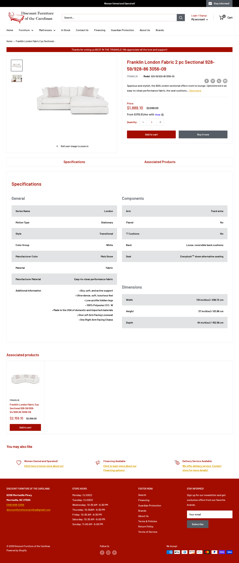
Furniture (24, 30)
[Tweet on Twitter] (219, 80)
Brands (160, 30)
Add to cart (151, 134)
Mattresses (45, 30)
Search (142, 494)
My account (198, 19)
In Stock (65, 30)
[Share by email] (225, 80)
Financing (99, 30)
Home (10, 30)
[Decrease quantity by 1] (143, 122)
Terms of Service (147, 531)
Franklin (132, 76)
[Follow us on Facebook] (102, 552)
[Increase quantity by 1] (160, 122)
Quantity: (132, 122)
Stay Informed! (222, 3)
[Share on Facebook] (206, 80)
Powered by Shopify (17, 550)
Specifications (74, 162)
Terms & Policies (147, 521)
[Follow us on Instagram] (108, 552)
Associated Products (159, 162)
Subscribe (198, 524)
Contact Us (82, 30)
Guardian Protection (122, 30)
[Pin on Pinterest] (213, 80)
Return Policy (145, 526)
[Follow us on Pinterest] (114, 552)
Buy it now (203, 134)
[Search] (181, 17)
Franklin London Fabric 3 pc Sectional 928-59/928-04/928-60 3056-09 (24, 408)
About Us (145, 30)
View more (195, 90)
